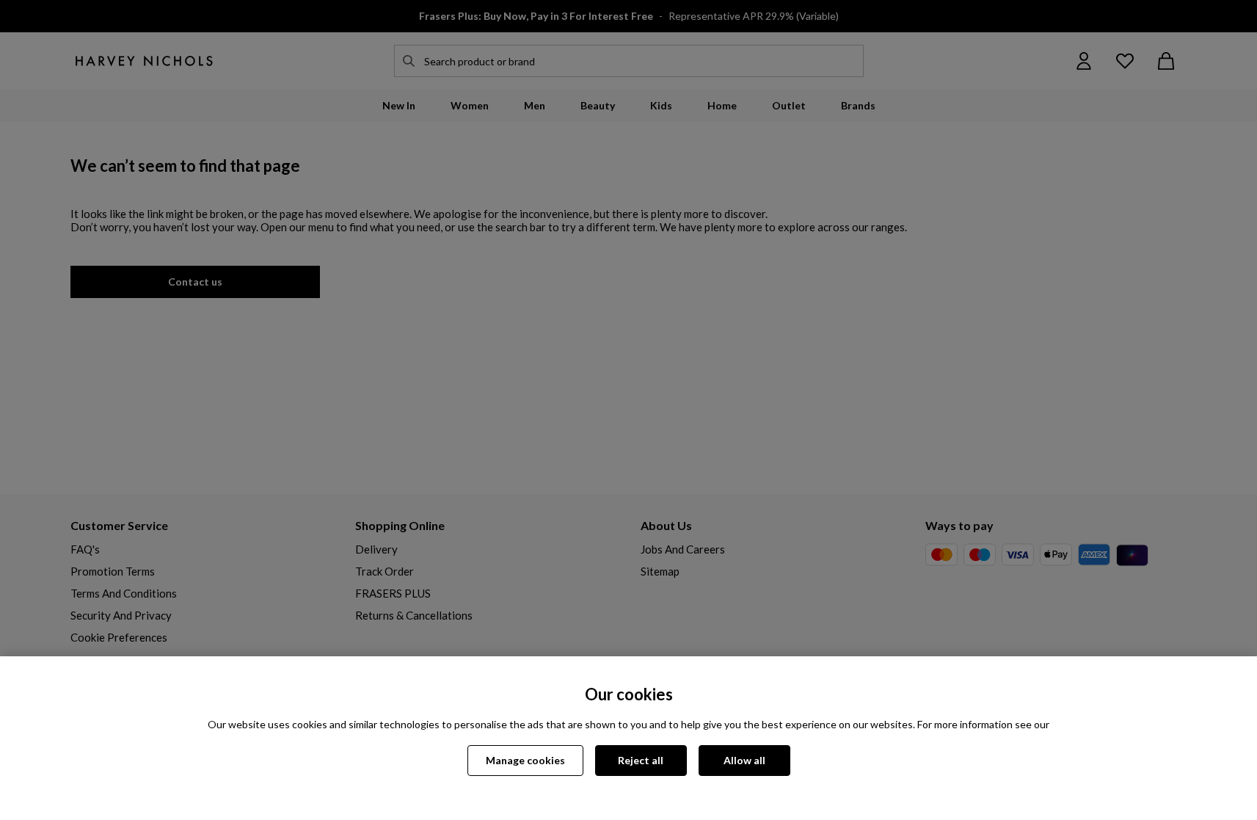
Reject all (640, 760)
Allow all (744, 760)
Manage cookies (525, 760)
